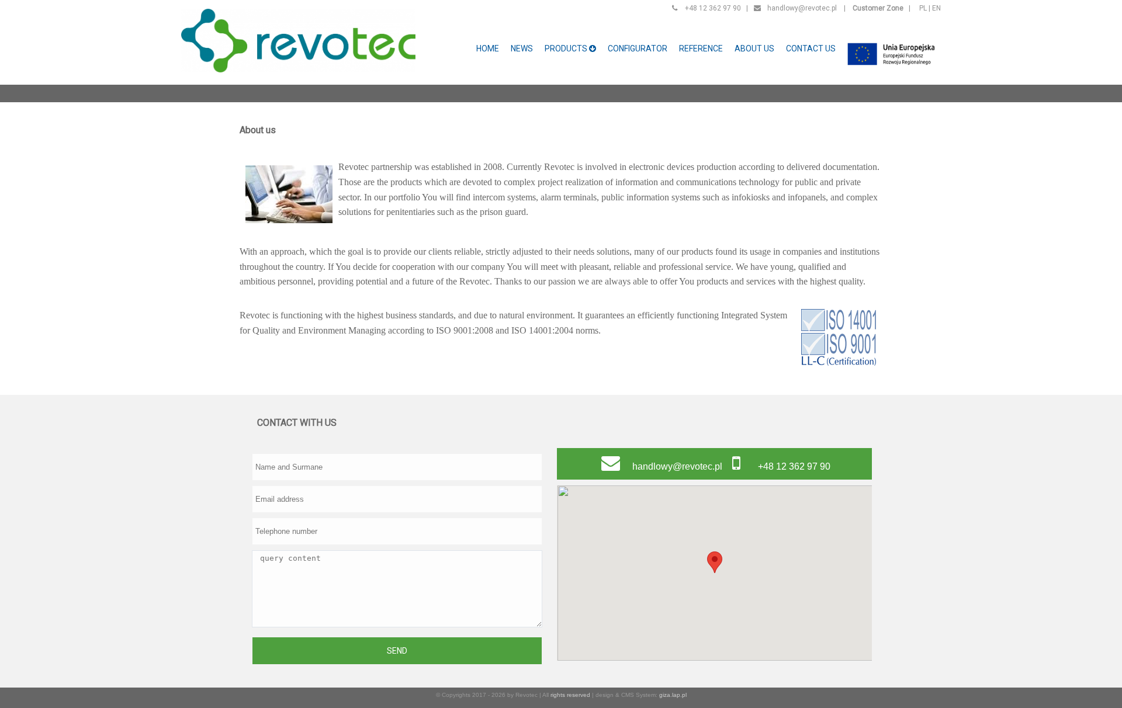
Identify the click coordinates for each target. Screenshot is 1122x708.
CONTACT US (811, 48)
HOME (487, 48)
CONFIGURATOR (637, 48)
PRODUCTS (567, 48)
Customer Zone (878, 8)
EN (936, 8)
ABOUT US (754, 48)
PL (923, 8)
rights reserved (570, 695)
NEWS (522, 48)
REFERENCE (701, 48)
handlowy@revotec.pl (802, 8)
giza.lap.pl (673, 695)
